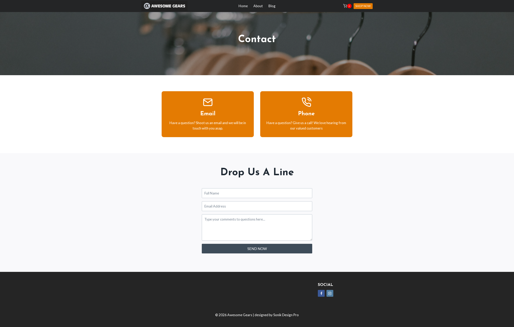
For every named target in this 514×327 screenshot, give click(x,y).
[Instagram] (329, 293)
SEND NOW (257, 248)
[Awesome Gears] (164, 6)
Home (243, 6)
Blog (271, 6)
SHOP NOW (363, 6)
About (258, 6)
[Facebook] (321, 293)
